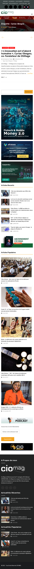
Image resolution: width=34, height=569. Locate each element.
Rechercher (28, 92)
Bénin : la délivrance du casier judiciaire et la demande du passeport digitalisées (14, 340)
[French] (27, 7)
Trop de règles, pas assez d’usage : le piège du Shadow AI (21, 228)
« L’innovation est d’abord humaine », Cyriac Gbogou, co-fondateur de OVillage (16, 54)
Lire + (3, 77)
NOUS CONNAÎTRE (19, 1)
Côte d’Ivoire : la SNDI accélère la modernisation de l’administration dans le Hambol (22, 210)
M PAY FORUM (5, 3)
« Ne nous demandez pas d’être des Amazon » (21, 192)
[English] (24, 7)
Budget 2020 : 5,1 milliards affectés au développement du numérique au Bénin (12, 408)
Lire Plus (30, 73)
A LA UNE (5, 47)
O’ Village (15, 61)
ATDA (29, 3)
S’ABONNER (5, 1)
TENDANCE (11, 47)
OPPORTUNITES (26, 1)
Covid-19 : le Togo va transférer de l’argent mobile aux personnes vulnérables (15, 310)
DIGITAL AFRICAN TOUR (13, 3)
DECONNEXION (12, 1)
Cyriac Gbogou (8, 61)
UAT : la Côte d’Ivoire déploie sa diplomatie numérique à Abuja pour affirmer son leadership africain (21, 219)
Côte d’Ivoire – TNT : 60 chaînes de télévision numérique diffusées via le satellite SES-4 (13, 374)
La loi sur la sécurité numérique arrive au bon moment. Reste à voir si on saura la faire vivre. (21, 200)
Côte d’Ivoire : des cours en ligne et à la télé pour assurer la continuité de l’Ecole (15, 280)
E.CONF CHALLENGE (23, 3)
